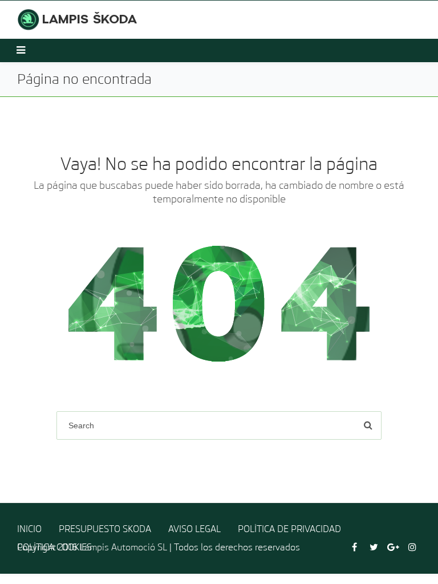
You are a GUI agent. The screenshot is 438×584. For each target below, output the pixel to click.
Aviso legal (194, 529)
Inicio (29, 529)
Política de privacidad (289, 529)
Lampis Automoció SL (123, 547)
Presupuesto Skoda (105, 529)
